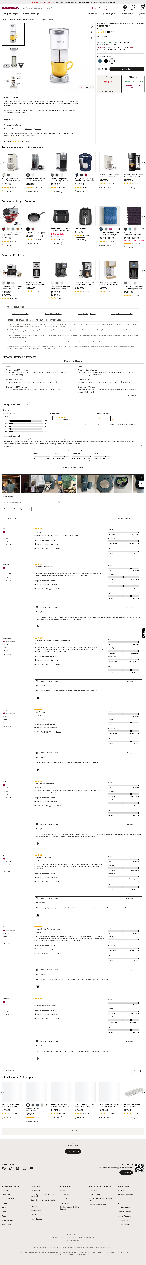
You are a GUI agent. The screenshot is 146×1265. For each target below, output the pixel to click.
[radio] (108, 84)
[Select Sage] (106, 229)
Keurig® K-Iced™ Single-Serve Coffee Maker (36, 179)
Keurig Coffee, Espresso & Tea (122, 314)
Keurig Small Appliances (87, 314)
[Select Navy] (76, 175)
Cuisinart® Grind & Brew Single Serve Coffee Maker (84, 283)
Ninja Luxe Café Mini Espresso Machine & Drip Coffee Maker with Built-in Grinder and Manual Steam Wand (61, 1105)
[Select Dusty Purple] (125, 229)
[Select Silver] (8, 229)
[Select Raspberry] (110, 229)
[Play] (91, 32)
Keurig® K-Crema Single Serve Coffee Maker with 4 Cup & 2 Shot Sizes (134, 175)
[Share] (91, 38)
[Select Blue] (101, 229)
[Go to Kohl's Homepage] (10, 8)
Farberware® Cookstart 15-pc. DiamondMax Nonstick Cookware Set (11, 233)
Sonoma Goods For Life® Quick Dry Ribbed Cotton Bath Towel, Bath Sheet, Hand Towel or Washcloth (134, 233)
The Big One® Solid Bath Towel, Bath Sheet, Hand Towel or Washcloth (109, 233)
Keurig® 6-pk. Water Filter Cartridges (132, 1105)
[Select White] (32, 175)
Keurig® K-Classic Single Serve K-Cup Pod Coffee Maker (85, 179)
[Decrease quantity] (99, 69)
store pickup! (66, 2)
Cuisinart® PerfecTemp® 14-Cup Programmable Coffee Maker (133, 287)
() (14, 187)
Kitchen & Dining (14, 19)
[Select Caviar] (32, 1105)
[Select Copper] (17, 229)
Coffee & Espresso (41, 19)
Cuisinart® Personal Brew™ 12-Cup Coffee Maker (35, 283)
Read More (8, 119)
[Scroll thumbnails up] (10, 91)
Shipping (133, 77)
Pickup (109, 77)
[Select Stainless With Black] (135, 283)
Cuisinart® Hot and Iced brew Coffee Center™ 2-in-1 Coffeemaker (60, 287)
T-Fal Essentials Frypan (35, 232)
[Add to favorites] (91, 26)
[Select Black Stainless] (57, 283)
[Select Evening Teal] (99, 61)
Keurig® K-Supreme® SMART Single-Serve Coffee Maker (59, 179)
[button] (105, 32)
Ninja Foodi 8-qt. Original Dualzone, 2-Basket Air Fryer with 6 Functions (60, 229)
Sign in (99, 44)
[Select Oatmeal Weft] (135, 229)
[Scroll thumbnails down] (15, 91)
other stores (112, 91)
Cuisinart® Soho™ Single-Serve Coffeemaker (109, 175)
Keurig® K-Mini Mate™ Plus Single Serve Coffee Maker (12, 179)
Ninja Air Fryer (80, 228)
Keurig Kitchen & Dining (53, 314)
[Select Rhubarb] (86, 175)
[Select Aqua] (13, 229)
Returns (38, 129)
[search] (24, 8)
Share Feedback (73, 1151)
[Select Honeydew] (42, 1105)
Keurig (51, 19)
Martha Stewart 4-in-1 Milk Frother (35, 1110)
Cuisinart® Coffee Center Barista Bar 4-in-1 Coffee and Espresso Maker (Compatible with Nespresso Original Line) (12, 287)
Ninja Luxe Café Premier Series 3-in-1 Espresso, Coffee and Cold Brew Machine (109, 1105)
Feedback (144, 633)
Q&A (26, 404)
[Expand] (91, 43)
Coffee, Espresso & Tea (20, 314)
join (105, 44)
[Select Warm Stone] (3, 175)
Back (5, 19)
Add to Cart (7, 191)
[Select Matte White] (112, 61)
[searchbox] (56, 8)
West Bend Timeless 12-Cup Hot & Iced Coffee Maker (109, 283)
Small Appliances (27, 19)
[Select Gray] (28, 175)
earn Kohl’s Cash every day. (96, 2)
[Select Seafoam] (130, 229)
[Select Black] (106, 61)
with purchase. (42, 2)
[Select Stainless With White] (130, 283)
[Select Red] (3, 229)
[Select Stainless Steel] (13, 283)
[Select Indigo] (37, 1105)
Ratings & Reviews (12, 405)
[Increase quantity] (106, 69)
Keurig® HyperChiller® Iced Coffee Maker (11, 1105)
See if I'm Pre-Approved (105, 49)
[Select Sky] (28, 1105)
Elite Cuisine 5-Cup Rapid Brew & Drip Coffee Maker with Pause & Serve (85, 1105)
